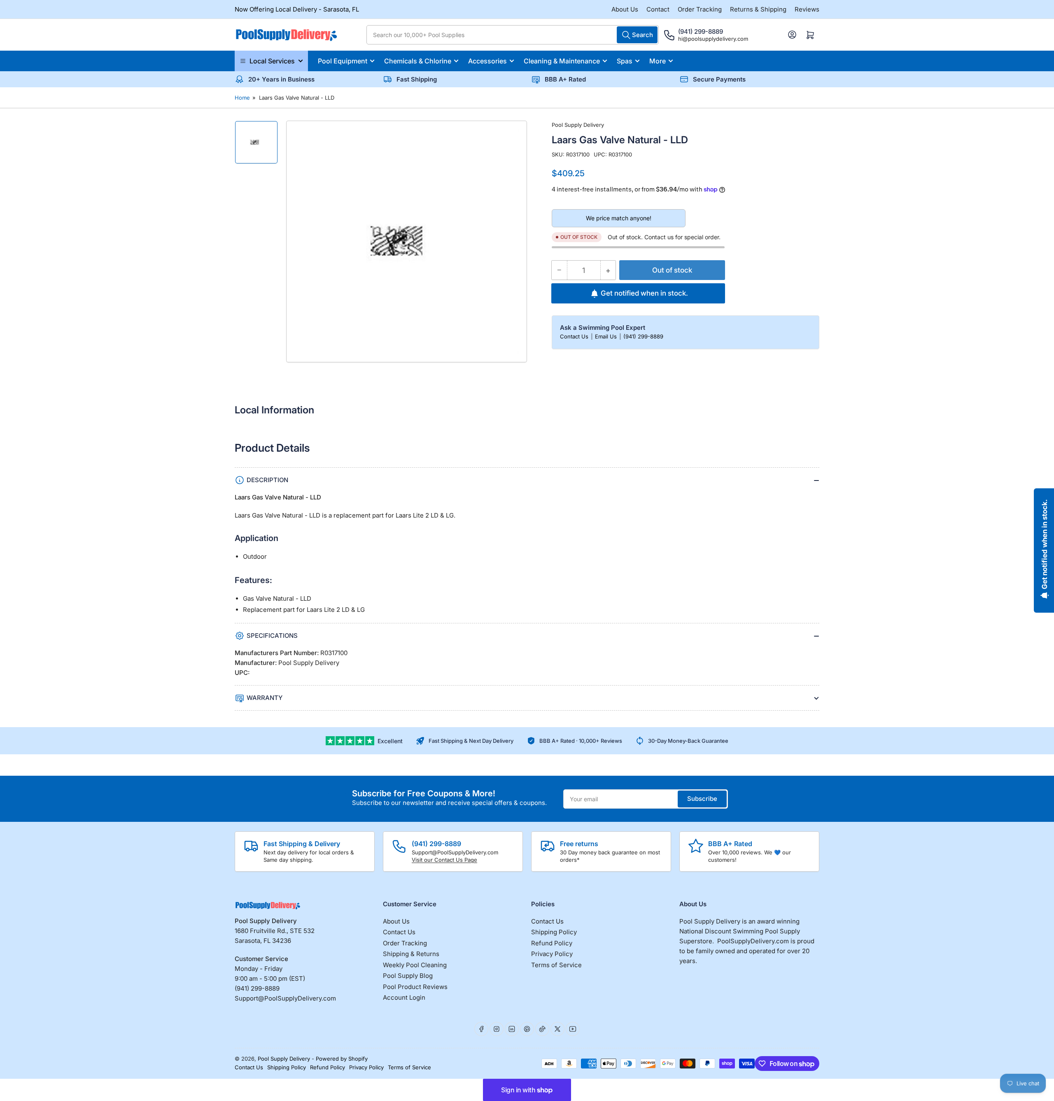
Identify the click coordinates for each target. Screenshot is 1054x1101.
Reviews (807, 9)
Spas (624, 61)
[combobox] (512, 34)
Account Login (404, 997)
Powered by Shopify (342, 1058)
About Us (624, 9)
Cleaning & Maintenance (562, 61)
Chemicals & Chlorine (417, 61)
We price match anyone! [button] (618, 218)
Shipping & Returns (411, 954)
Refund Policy (551, 943)
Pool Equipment (342, 61)
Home (242, 97)
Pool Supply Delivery (578, 124)
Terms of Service (556, 965)
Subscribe (702, 798)
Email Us (606, 336)
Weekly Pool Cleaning (415, 965)
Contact (657, 9)
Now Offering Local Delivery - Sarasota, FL (297, 9)
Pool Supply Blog (408, 976)
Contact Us (575, 336)
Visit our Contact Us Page (444, 859)
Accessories (487, 61)
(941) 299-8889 (643, 336)
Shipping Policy (554, 932)
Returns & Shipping (758, 9)
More (657, 61)
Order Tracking (700, 9)
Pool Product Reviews (415, 987)
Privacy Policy (552, 954)
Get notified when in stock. (644, 293)
